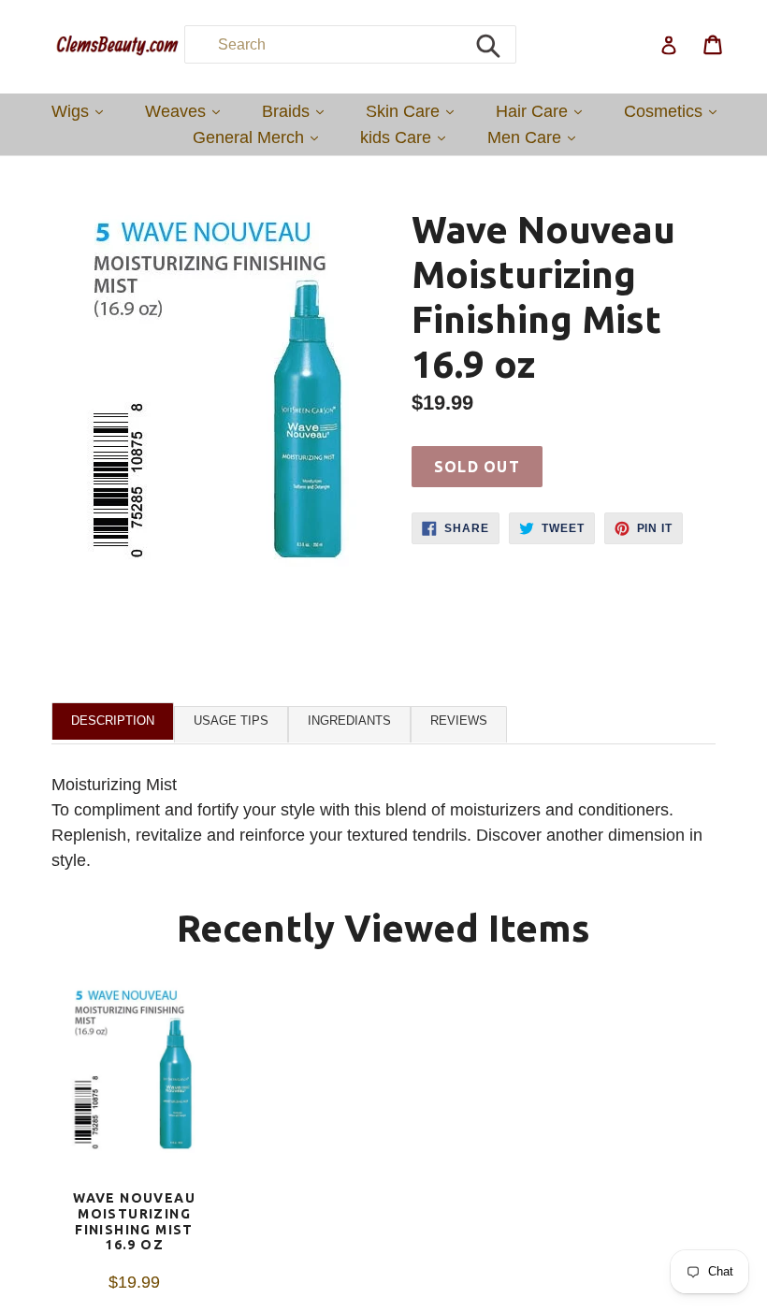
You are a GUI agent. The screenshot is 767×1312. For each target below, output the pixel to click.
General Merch (260, 137)
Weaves (187, 111)
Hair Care (543, 111)
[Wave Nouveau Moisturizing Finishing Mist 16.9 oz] (134, 1087)
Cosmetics (675, 111)
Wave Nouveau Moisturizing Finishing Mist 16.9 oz (134, 1221)
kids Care (407, 137)
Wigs (81, 111)
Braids (297, 111)
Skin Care (414, 111)
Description (112, 721)
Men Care (536, 137)
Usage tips (231, 721)
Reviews (458, 721)
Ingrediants (349, 721)
